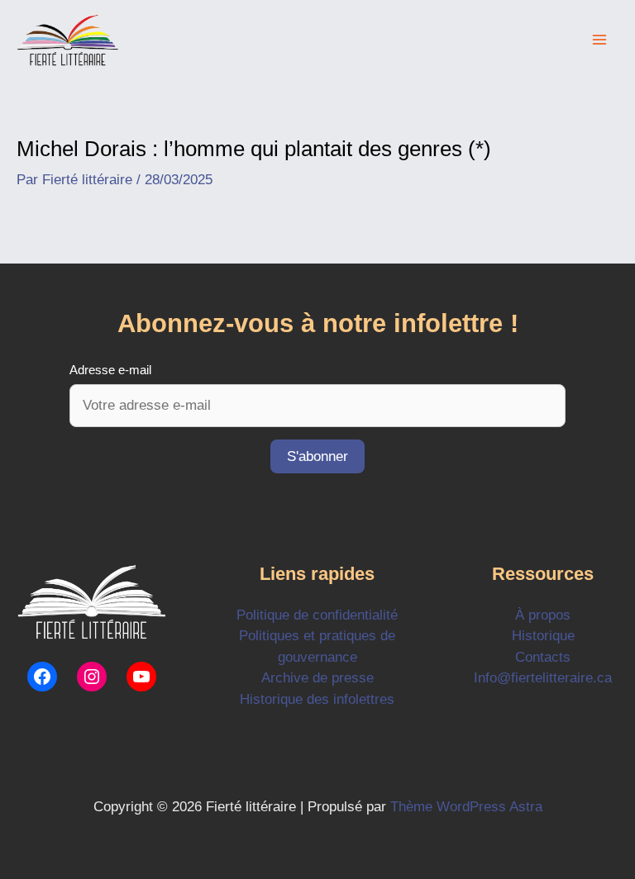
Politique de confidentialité (317, 615)
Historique (543, 636)
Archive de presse (317, 678)
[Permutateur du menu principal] (600, 40)
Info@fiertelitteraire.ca (543, 678)
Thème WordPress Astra (466, 807)
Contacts (543, 657)
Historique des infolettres (317, 699)
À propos (543, 615)
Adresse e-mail (110, 370)
